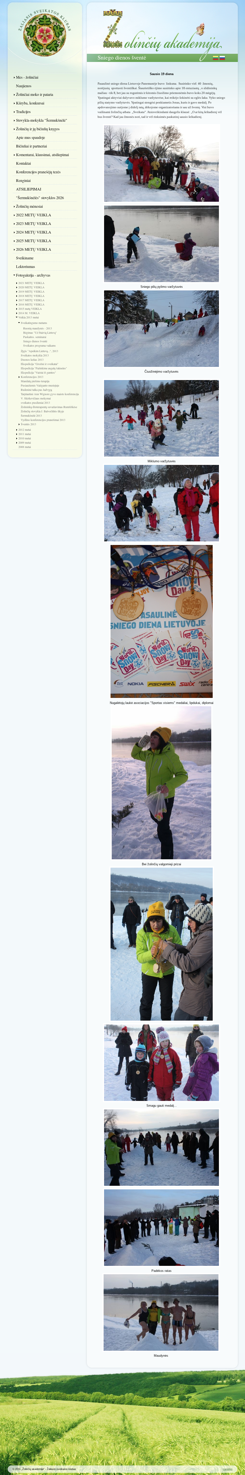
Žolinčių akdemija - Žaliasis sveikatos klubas (45, 32)
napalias (228, 1469)
